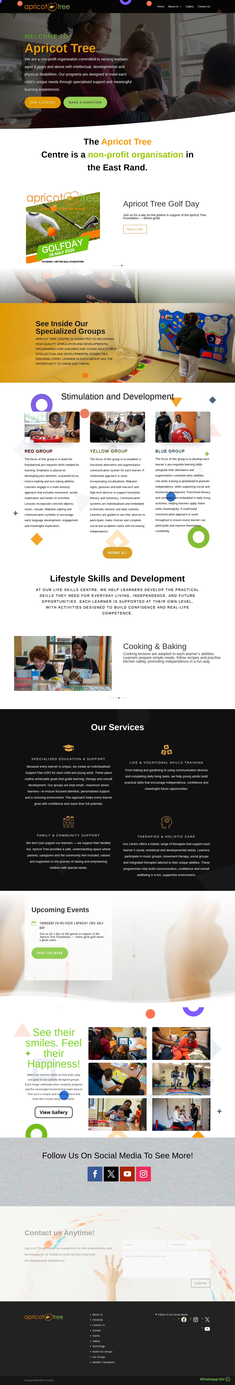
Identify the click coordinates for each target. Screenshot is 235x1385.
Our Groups (98, 1357)
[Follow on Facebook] (95, 1174)
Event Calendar (50, 953)
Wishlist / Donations (103, 1362)
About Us (173, 6)
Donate (96, 1330)
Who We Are (145, 203)
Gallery (190, 6)
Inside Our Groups (102, 1351)
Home (160, 6)
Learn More (136, 229)
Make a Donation (85, 102)
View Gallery (54, 1112)
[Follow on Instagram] (143, 1174)
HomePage (98, 1346)
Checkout (97, 1319)
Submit (201, 1283)
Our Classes (43, 102)
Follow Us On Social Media (173, 1314)
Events (96, 1335)
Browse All (117, 553)
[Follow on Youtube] (127, 1174)
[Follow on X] (111, 1174)
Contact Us (204, 6)
